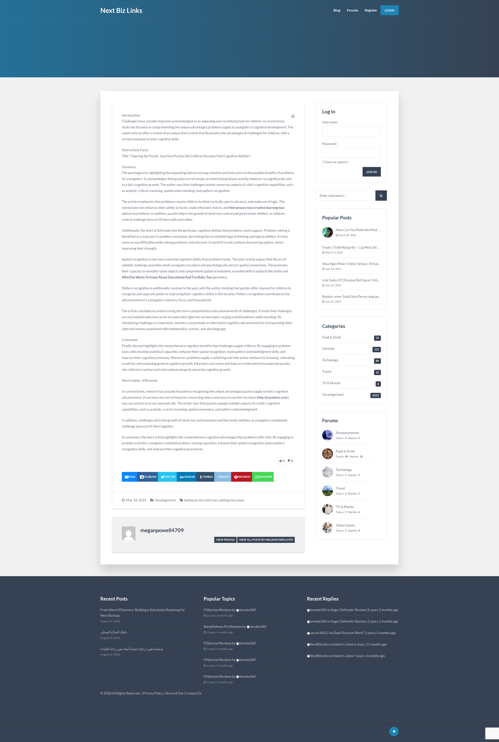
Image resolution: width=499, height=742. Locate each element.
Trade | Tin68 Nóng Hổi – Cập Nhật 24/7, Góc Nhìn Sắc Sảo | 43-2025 (371, 247)
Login (389, 10)
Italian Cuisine (343, 644)
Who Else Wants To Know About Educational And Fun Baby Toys (167, 277)
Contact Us (193, 693)
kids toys (211, 500)
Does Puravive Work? (348, 633)
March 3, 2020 (334, 252)
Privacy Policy (153, 693)
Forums (352, 10)
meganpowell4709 (162, 530)
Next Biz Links (121, 10)
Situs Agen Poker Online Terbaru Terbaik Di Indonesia (360, 264)
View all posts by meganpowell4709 (266, 539)
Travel (326, 371)
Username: (330, 122)
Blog (337, 10)
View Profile (225, 539)
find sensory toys (241, 208)
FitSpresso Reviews (217, 610)
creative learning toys (269, 208)
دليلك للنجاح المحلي (113, 632)
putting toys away (231, 500)
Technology (330, 360)
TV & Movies (331, 383)
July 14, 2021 (333, 268)
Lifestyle (328, 348)
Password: (329, 144)
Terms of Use (174, 693)
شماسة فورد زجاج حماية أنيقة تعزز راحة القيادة (131, 649)
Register (371, 10)
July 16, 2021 (333, 285)
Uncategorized (165, 500)
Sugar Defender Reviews (349, 610)
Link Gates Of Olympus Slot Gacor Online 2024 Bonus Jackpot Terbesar (373, 280)
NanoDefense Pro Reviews (223, 627)
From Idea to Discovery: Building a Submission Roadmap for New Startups (142, 612)
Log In (372, 172)
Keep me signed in (336, 162)
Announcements (347, 433)
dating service (194, 500)
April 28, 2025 (347, 235)
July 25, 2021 (333, 301)
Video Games (345, 525)
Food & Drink (331, 337)
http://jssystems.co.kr (272, 397)
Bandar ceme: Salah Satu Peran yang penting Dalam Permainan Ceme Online (376, 296)
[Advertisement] (249, 50)
